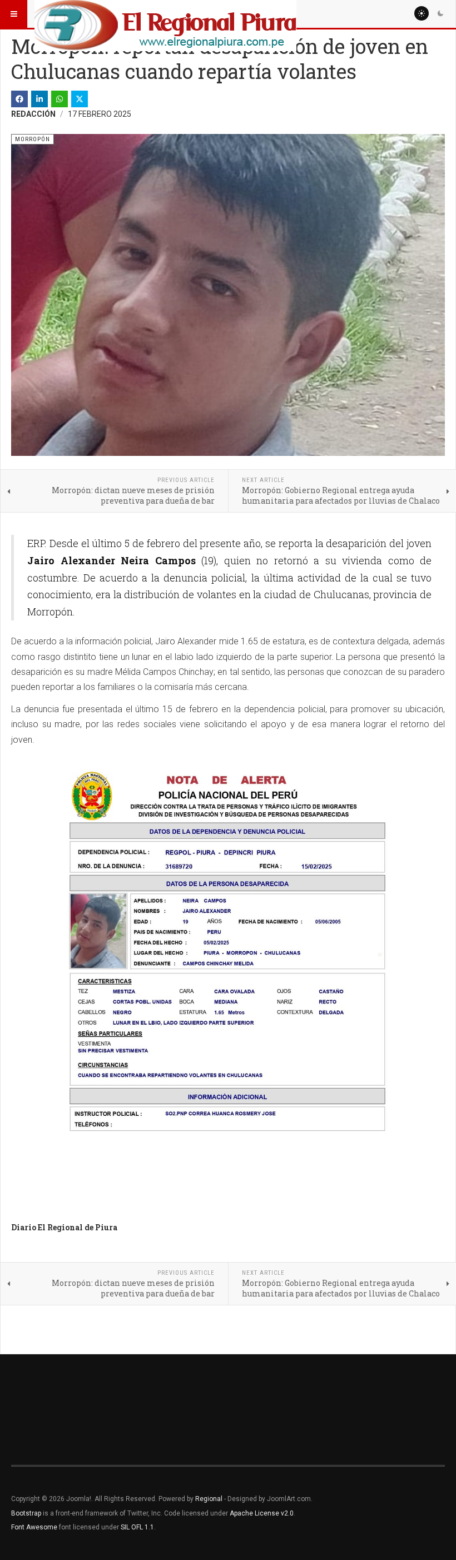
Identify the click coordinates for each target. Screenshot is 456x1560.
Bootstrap (26, 1513)
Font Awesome (34, 1527)
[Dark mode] (440, 13)
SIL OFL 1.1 (137, 1527)
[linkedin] (39, 99)
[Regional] (165, 14)
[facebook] (19, 99)
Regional (208, 1499)
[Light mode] (421, 13)
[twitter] (79, 99)
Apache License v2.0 (262, 1513)
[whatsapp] (59, 99)
